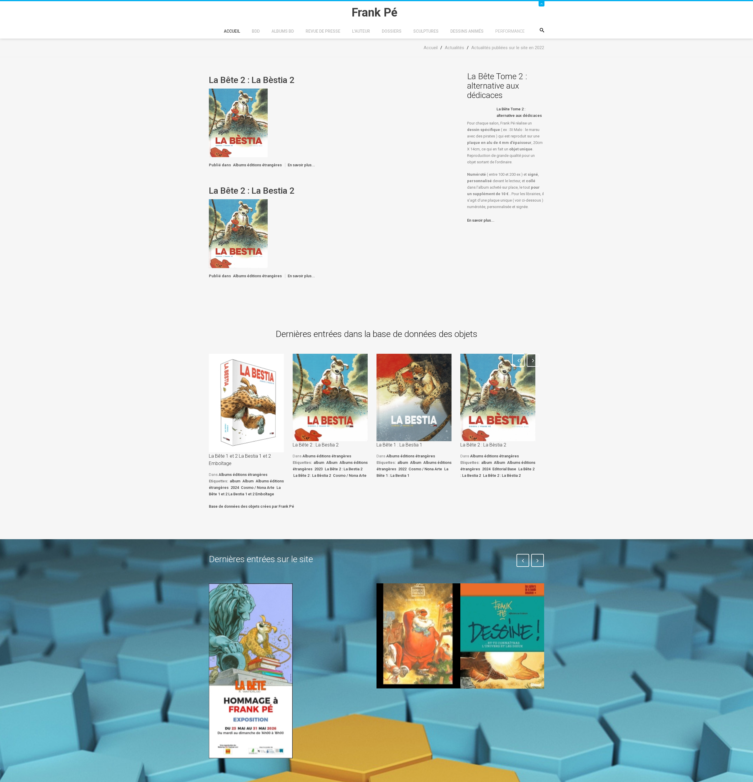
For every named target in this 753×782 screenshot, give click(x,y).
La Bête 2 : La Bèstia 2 (251, 80)
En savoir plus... (301, 165)
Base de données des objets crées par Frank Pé (251, 506)
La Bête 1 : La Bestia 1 (399, 445)
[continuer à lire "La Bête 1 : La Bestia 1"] (414, 397)
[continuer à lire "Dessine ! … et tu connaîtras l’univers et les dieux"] (502, 636)
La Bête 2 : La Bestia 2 (251, 190)
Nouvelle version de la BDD (331, 597)
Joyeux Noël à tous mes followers (411, 702)
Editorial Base (504, 469)
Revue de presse (323, 31)
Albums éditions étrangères (257, 165)
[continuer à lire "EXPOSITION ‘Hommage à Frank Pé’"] (251, 670)
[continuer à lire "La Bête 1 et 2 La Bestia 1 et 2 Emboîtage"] (246, 403)
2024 (235, 487)
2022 (402, 469)
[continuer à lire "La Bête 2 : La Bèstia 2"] (497, 397)
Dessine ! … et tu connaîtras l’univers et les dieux (499, 706)
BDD (256, 31)
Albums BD (282, 31)
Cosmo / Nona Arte (257, 487)
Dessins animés (467, 31)
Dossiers (392, 31)
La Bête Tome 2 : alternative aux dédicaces (519, 112)
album (235, 481)
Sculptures (426, 31)
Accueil (232, 31)
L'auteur (361, 31)
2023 (318, 469)
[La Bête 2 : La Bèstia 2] (238, 122)
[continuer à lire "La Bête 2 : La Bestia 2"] (330, 397)
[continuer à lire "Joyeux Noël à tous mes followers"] (418, 635)
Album (248, 481)
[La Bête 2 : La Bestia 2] (238, 233)
